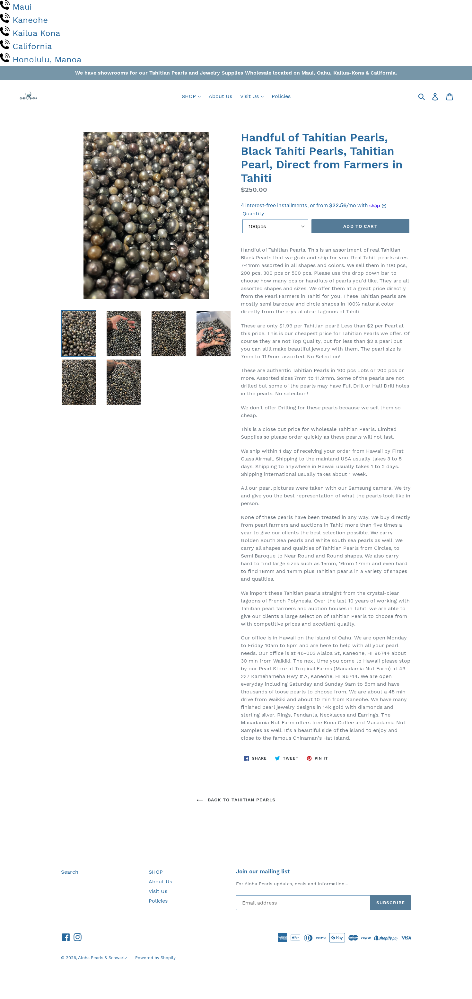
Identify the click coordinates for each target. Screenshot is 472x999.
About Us (220, 96)
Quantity (253, 213)
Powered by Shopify (155, 957)
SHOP (189, 96)
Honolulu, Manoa (47, 59)
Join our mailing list (263, 871)
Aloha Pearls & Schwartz (102, 957)
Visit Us (250, 96)
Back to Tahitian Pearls (241, 799)
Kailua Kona (36, 33)
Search (69, 872)
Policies (281, 96)
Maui (22, 7)
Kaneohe (30, 20)
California (32, 46)
